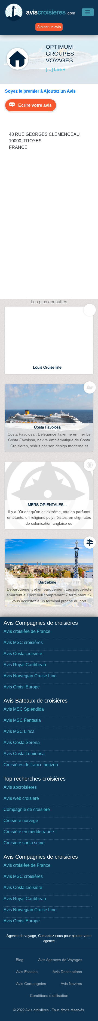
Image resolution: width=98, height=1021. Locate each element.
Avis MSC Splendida (24, 709)
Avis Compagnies (31, 983)
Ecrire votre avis (35, 105)
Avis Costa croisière (23, 653)
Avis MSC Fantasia (22, 720)
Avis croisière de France (27, 631)
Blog (19, 960)
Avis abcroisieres (20, 787)
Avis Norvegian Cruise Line (30, 676)
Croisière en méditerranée (29, 831)
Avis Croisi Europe (22, 687)
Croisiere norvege (21, 820)
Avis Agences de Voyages (60, 960)
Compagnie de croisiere (27, 809)
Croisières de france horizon (31, 764)
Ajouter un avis (49, 27)
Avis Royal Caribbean (25, 664)
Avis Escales (27, 972)
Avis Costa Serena (22, 742)
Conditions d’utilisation (49, 995)
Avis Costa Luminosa (24, 753)
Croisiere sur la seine (24, 842)
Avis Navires (71, 983)
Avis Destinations (67, 972)
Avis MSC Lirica (19, 731)
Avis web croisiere (21, 798)
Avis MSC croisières (23, 642)
